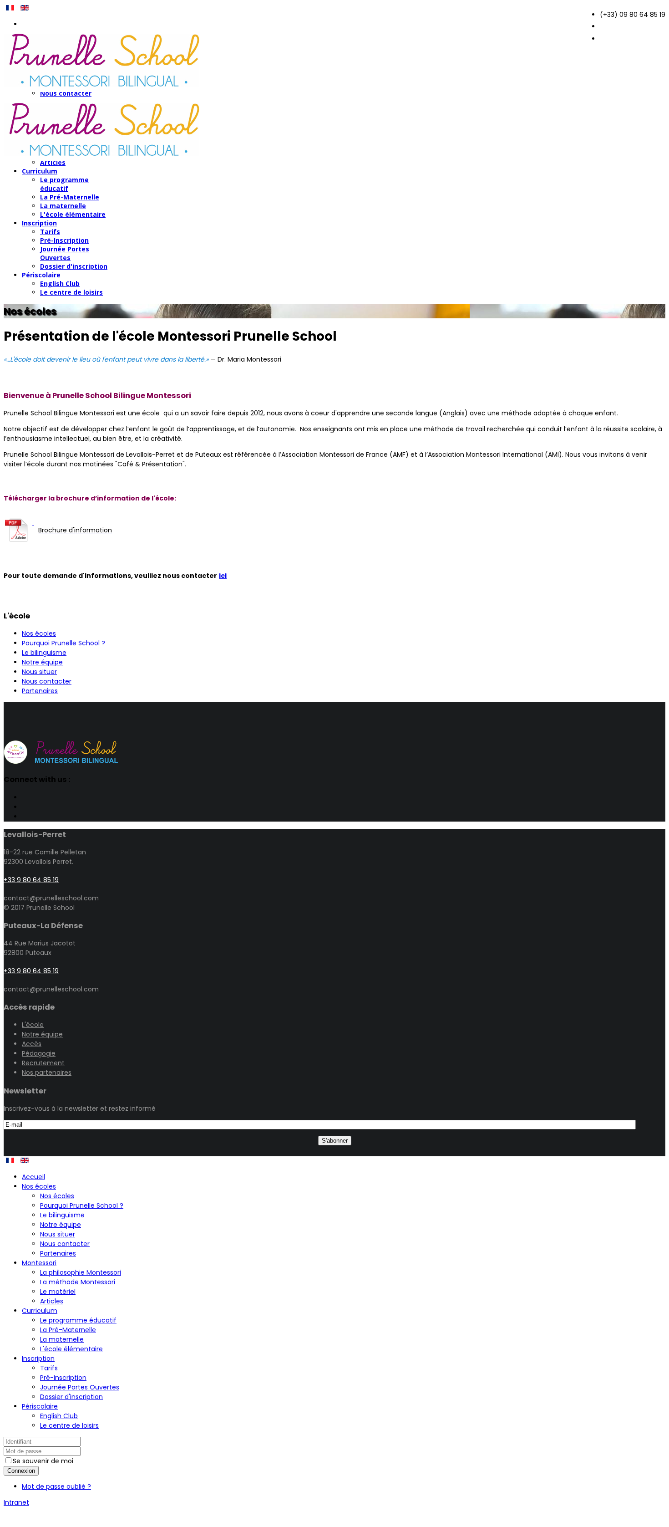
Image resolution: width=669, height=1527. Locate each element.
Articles (51, 1301)
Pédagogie (39, 1053)
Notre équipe (42, 662)
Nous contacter (46, 681)
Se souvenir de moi (43, 1461)
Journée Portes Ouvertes (64, 253)
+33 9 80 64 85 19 (31, 879)
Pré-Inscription (64, 240)
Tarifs (50, 231)
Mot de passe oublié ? (56, 1486)
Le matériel (58, 1291)
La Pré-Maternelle (69, 197)
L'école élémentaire (73, 214)
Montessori (39, 1262)
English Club (60, 283)
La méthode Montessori (77, 1282)
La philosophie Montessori (80, 1272)
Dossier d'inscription (73, 266)
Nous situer (39, 671)
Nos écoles (39, 633)
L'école (33, 1024)
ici (223, 575)
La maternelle (63, 205)
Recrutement (43, 1062)
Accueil (33, 1176)
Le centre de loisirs (71, 292)
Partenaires (40, 690)
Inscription (39, 223)
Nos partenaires (46, 1072)
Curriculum (39, 171)
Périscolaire (41, 275)
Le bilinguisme (44, 652)
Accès (31, 1043)
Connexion (21, 1470)
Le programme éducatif (64, 184)
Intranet (16, 1502)
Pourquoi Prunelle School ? (63, 643)
